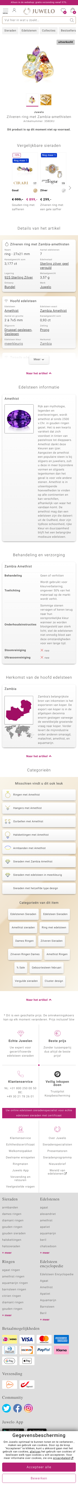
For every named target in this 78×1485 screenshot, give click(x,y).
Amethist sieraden (23, 928)
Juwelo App (20, 1171)
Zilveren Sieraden (52, 941)
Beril (43, 1313)
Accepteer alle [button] (39, 1467)
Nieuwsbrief (57, 1164)
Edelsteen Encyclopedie (57, 1274)
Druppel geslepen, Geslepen (18, 332)
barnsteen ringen (14, 1290)
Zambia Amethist (53, 311)
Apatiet (45, 1294)
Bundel (10, 287)
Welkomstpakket (20, 1151)
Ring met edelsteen (54, 928)
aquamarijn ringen (15, 1283)
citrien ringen (11, 1296)
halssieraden (11, 1246)
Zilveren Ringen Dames (25, 954)
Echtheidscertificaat (20, 1145)
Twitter (6, 1408)
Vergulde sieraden (26, 981)
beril (43, 1240)
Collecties (48, 31)
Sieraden (10, 31)
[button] (5, 10)
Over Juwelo (57, 1138)
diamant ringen (13, 1221)
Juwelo (45, 287)
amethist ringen (13, 1277)
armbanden (10, 1208)
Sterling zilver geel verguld (54, 266)
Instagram (28, 1408)
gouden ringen (12, 1227)
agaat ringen (11, 1270)
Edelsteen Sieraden (55, 914)
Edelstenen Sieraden (23, 914)
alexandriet (48, 1214)
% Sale (21, 968)
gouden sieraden (14, 1233)
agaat (44, 1208)
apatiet (45, 1227)
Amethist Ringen (57, 954)
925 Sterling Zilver (19, 277)
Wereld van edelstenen (56, 1172)
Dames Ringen (24, 941)
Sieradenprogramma (57, 1158)
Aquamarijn (48, 1300)
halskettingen (11, 1240)
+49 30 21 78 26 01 (20, 1097)
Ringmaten (20, 1164)
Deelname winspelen (20, 1158)
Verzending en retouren (20, 1178)
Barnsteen (47, 1307)
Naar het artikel (37, 373)
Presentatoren (57, 1151)
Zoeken (72, 20)
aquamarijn (48, 1233)
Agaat (44, 1281)
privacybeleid (61, 1458)
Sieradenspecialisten (57, 1145)
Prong (44, 330)
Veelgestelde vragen (20, 1187)
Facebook (17, 1408)
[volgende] (69, 188)
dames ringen (11, 1214)
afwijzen (35, 1452)
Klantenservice (20, 1138)
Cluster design (54, 981)
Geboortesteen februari (46, 968)
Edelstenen (29, 31)
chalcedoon (48, 1246)
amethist (46, 1221)
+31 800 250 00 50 (23, 1088)
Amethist (12, 311)
